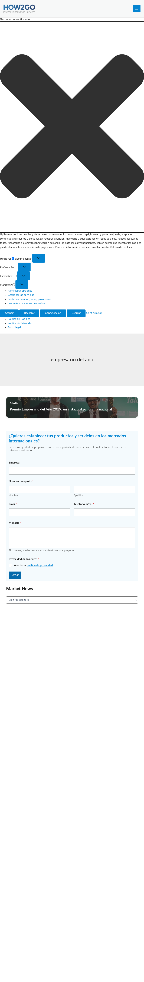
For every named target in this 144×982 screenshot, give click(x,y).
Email (13, 504)
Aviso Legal (14, 327)
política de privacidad (40, 565)
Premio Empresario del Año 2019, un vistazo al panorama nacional (61, 409)
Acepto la (33, 565)
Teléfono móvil (84, 504)
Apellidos (78, 495)
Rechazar (29, 313)
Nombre (13, 495)
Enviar (15, 575)
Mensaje (15, 522)
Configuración (53, 313)
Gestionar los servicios (21, 295)
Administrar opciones (20, 290)
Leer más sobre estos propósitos (26, 303)
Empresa (15, 462)
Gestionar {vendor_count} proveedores (30, 299)
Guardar (76, 313)
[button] (72, 127)
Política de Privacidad (20, 323)
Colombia (14, 403)
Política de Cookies (19, 319)
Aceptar (9, 313)
